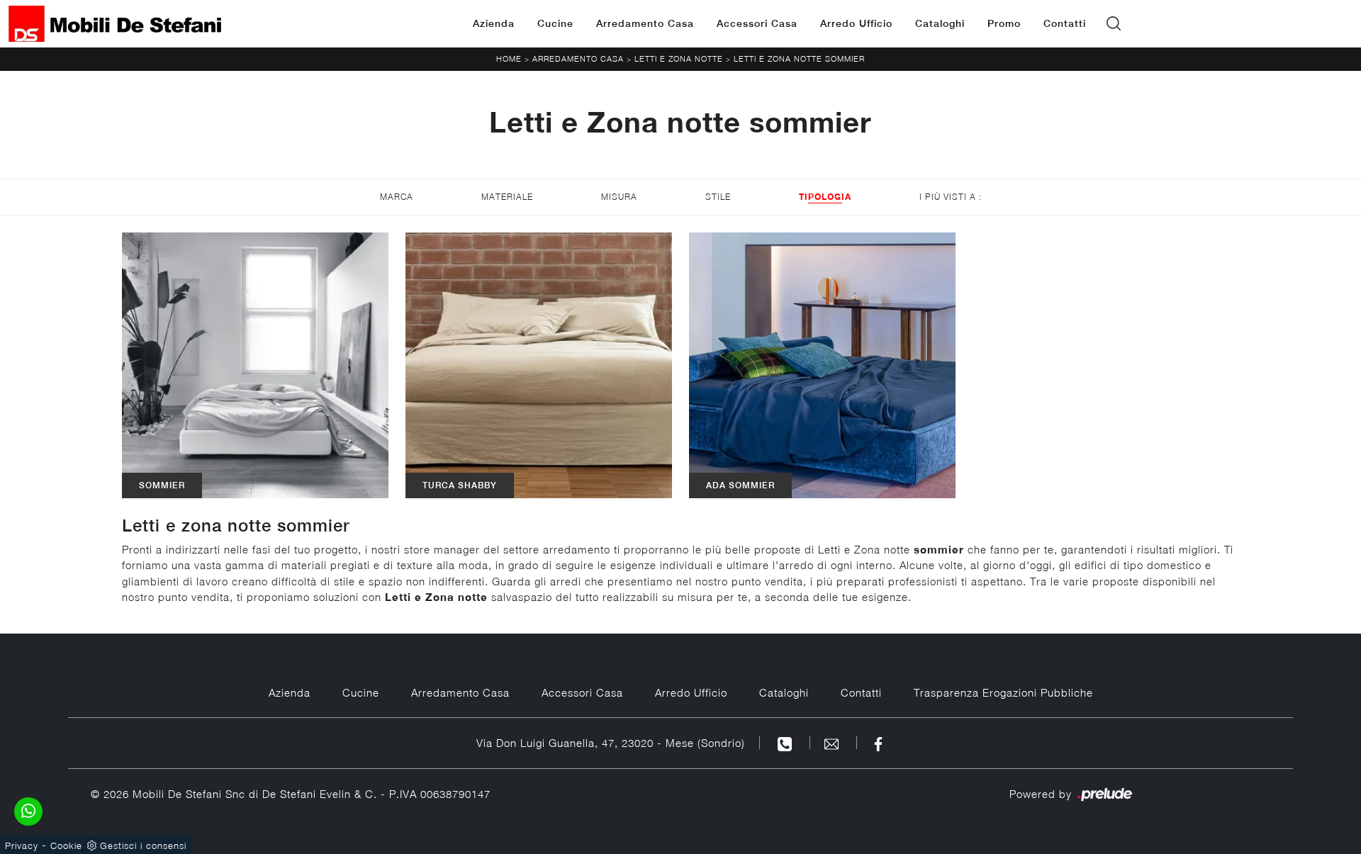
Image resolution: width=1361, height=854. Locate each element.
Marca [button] (396, 196)
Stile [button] (718, 196)
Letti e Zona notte (678, 58)
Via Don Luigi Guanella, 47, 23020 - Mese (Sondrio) (610, 742)
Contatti (1064, 23)
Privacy (21, 845)
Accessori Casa (757, 23)
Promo (1004, 23)
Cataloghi (940, 23)
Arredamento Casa (645, 23)
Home (509, 58)
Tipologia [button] (825, 196)
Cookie (66, 845)
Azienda (494, 23)
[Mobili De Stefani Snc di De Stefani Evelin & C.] (115, 23)
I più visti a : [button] (950, 196)
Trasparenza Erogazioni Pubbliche (1003, 692)
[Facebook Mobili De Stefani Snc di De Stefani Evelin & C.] (878, 742)
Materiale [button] (507, 196)
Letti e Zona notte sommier (799, 58)
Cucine (555, 23)
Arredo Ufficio (856, 23)
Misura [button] (619, 196)
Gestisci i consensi (143, 845)
